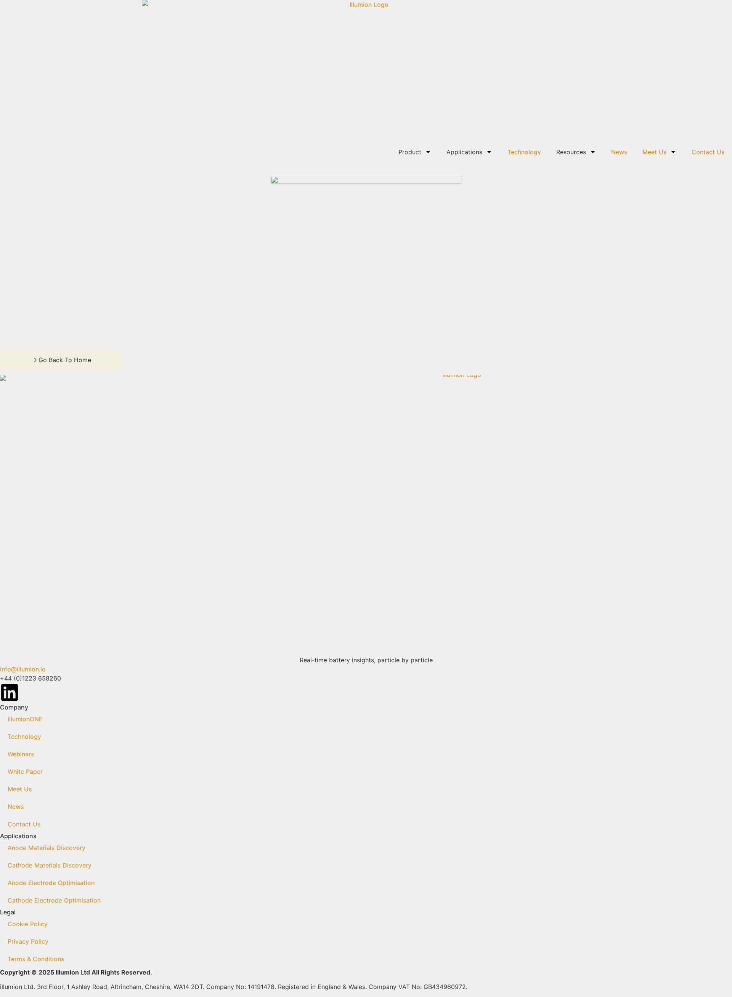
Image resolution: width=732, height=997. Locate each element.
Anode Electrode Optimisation (51, 883)
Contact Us (708, 152)
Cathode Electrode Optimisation (54, 900)
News (619, 152)
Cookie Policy (28, 924)
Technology (524, 152)
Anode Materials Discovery (46, 848)
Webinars (21, 754)
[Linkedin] (9, 692)
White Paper (25, 771)
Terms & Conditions (36, 959)
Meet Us (654, 152)
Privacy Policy (28, 941)
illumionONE (25, 719)
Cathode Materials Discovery (50, 865)
